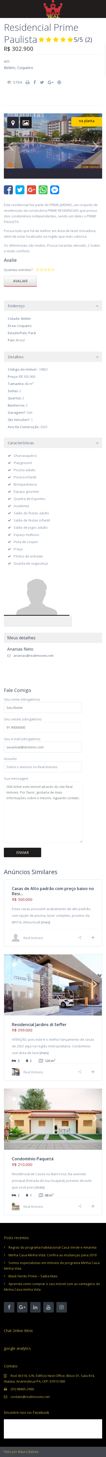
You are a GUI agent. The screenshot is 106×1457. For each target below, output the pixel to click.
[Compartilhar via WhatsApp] (43, 189)
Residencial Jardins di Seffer (39, 1024)
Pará (32, 333)
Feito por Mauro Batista (21, 1452)
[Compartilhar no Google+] (31, 189)
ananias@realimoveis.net (33, 655)
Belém (9, 67)
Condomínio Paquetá (33, 1159)
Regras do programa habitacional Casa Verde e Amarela (52, 1247)
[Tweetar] (19, 189)
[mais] (45, 922)
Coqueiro (25, 67)
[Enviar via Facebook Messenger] (54, 189)
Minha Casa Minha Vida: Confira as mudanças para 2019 (52, 1255)
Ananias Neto (38, 596)
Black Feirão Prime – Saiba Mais (33, 1276)
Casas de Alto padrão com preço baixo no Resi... (53, 891)
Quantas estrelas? (18, 269)
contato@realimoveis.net (30, 1396)
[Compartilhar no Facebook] (8, 189)
